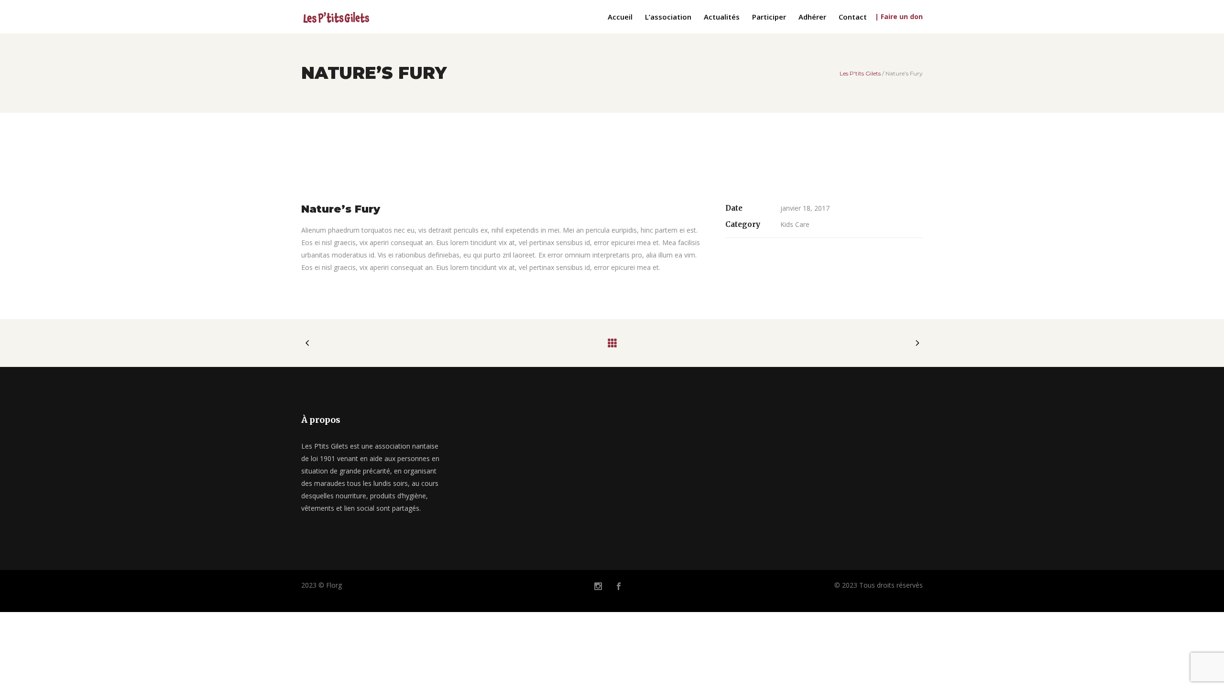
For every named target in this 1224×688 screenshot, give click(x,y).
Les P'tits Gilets (860, 73)
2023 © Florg (321, 585)
